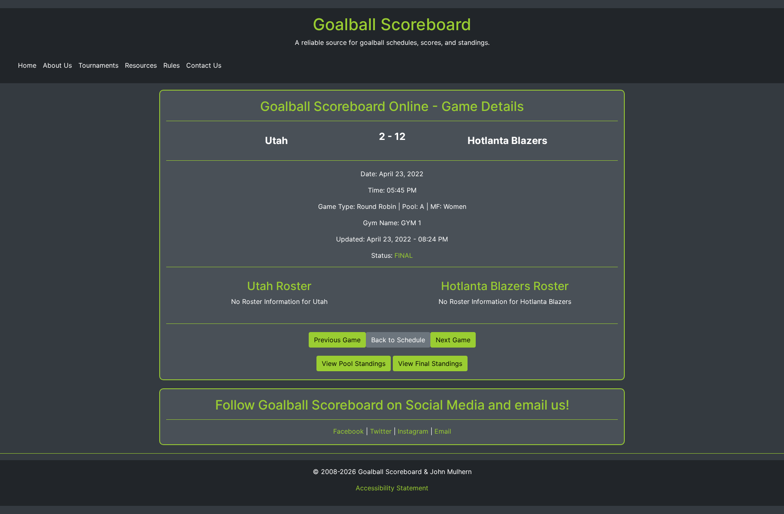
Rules (171, 65)
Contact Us (203, 65)
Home (27, 65)
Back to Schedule (398, 340)
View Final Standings (430, 363)
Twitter (382, 431)
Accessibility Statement (392, 488)
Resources (141, 65)
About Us (57, 65)
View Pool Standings (353, 363)
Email (442, 431)
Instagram (414, 431)
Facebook (349, 431)
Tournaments (98, 65)
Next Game (453, 340)
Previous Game (337, 340)
